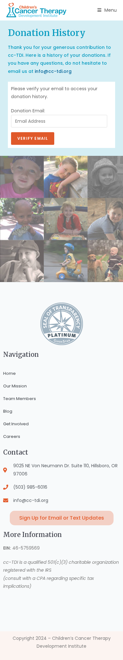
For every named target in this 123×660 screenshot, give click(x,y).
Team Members (19, 399)
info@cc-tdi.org (53, 71)
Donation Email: (28, 111)
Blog (7, 411)
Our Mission (15, 386)
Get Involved (16, 424)
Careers (11, 436)
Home (9, 373)
